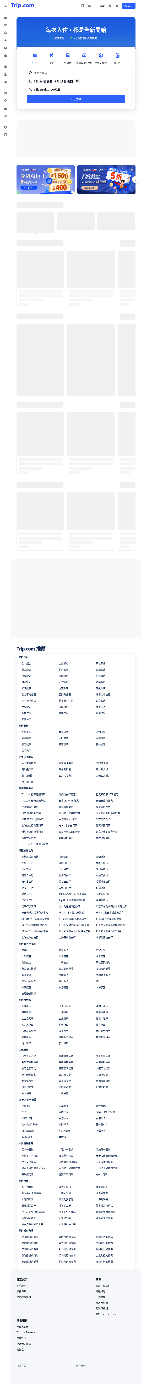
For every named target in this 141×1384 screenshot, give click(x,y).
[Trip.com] (22, 5)
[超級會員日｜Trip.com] (46, 179)
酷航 (98, 981)
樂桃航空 (26, 962)
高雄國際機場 (103, 962)
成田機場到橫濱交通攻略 (34, 912)
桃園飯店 (63, 675)
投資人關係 (23, 1326)
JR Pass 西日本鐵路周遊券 (35, 918)
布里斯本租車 (28, 1031)
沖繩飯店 (63, 707)
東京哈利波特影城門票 (108, 813)
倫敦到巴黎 (102, 1187)
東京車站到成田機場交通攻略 (111, 906)
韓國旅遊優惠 (66, 838)
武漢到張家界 (66, 1199)
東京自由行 (27, 881)
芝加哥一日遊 (103, 1149)
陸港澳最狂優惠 (29, 806)
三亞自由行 (65, 869)
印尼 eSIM (64, 1130)
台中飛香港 (27, 775)
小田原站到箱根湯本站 (33, 1211)
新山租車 (26, 1043)
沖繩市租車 (102, 1006)
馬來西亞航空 (28, 981)
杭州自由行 (65, 875)
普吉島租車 (27, 1024)
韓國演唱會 (27, 1087)
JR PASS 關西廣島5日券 (108, 931)
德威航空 (26, 987)
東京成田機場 (66, 968)
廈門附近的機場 (104, 1243)
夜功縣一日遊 (66, 1155)
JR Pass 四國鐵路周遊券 (34, 925)
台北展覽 (26, 1093)
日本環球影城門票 (31, 813)
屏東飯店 (63, 688)
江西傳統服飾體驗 (68, 1162)
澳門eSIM (64, 1124)
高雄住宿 (26, 713)
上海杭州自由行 (29, 937)
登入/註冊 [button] (128, 5)
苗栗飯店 (101, 675)
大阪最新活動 (103, 1068)
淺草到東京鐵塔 (104, 1218)
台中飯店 (26, 663)
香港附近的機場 (29, 1255)
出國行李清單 (28, 906)
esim (23, 1111)
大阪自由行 (102, 863)
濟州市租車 (65, 1006)
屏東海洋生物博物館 (32, 819)
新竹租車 (63, 1043)
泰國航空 (63, 975)
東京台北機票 (66, 763)
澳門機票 (26, 744)
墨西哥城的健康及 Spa (33, 1168)
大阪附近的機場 (67, 1236)
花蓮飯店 (63, 669)
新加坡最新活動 (29, 1062)
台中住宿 (63, 713)
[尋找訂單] (116, 6)
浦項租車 (26, 1037)
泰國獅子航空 (103, 975)
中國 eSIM (26, 1105)
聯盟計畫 (21, 1338)
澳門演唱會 (65, 1087)
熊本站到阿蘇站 (104, 1205)
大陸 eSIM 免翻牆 (105, 1112)
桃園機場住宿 (28, 700)
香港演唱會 (27, 1080)
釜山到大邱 (27, 1187)
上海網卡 (101, 1130)
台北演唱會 (65, 1074)
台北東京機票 (28, 763)
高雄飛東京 (27, 769)
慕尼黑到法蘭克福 (31, 1193)
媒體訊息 (100, 1291)
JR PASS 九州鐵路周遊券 (34, 931)
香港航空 (63, 987)
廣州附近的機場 (104, 1261)
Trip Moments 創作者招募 (72, 894)
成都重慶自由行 (104, 937)
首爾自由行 (27, 875)
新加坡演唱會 (103, 1080)
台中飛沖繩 (27, 781)
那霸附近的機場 (29, 1243)
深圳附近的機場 (67, 1255)
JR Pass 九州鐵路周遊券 (108, 918)
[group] (57, 38)
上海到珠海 (102, 1199)
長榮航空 (63, 950)
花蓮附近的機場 (67, 1261)
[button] (5, 5)
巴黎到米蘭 (65, 1193)
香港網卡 (101, 1118)
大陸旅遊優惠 (103, 838)
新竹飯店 (63, 682)
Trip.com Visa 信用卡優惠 (34, 844)
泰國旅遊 (101, 856)
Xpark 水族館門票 (68, 825)
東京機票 (26, 738)
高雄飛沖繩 (102, 763)
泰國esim (64, 1112)
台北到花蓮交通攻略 (69, 906)
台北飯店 (26, 669)
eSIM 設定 (26, 1118)
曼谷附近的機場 (67, 1243)
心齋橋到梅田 (66, 1218)
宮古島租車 (27, 1018)
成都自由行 (65, 887)
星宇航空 (101, 950)
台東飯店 (26, 675)
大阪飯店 (26, 707)
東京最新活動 (103, 1056)
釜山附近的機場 (104, 1236)
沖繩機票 (26, 732)
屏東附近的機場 (29, 1261)
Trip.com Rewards (26, 1332)
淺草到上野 (65, 1205)
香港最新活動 (103, 1062)
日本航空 (63, 956)
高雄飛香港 (65, 769)
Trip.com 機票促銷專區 (33, 794)
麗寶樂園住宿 (66, 700)
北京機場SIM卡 (29, 1124)
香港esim (64, 1118)
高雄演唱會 (102, 1074)
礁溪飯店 (26, 682)
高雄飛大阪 (102, 769)
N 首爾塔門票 (103, 819)
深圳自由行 (102, 900)
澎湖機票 (101, 732)
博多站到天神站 (67, 1211)
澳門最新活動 (28, 1068)
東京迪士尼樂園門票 (69, 831)
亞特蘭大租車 (103, 1031)
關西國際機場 (103, 968)
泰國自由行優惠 (104, 800)
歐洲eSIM (26, 1137)
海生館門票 (27, 1174)
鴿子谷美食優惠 (104, 1162)
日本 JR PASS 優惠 (69, 800)
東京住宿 (101, 707)
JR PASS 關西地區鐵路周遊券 (74, 931)
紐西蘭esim (27, 1130)
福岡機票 (26, 750)
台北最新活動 (28, 1056)
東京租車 (26, 1012)
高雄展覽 (63, 1093)
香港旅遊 (26, 869)
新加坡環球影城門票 (32, 831)
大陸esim (101, 1105)
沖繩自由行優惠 (67, 794)
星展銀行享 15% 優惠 (107, 794)
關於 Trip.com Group (106, 1314)
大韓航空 (63, 962)
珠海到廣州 (65, 1187)
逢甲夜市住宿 (103, 694)
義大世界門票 (28, 838)
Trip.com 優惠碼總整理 (33, 800)
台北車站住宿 (28, 694)
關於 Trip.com (103, 1285)
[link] (82, 6)
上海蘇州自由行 (67, 937)
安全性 (20, 1349)
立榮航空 (101, 987)
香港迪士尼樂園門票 (69, 813)
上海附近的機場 (29, 1236)
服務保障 (21, 1291)
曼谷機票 (101, 744)
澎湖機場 (26, 975)
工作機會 (100, 1297)
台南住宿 (101, 713)
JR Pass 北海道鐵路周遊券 (72, 918)
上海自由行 (27, 887)
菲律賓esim (102, 1124)
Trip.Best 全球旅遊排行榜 (72, 900)
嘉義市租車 (102, 1018)
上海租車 (63, 1012)
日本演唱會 (102, 1087)
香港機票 (63, 732)
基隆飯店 (101, 682)
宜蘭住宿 (26, 719)
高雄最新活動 (66, 1056)
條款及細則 (102, 1302)
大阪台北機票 (103, 775)
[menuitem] (5, 17)
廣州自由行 (102, 869)
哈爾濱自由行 (103, 881)
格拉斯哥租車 (66, 1037)
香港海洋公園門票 (68, 819)
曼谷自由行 (65, 881)
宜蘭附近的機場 (29, 1249)
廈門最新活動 (28, 1074)
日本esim (64, 1105)
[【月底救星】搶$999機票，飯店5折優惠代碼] (106, 179)
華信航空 (26, 956)
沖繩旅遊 (63, 856)
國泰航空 (101, 956)
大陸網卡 (63, 1137)
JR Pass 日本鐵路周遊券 (71, 912)
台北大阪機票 (66, 775)
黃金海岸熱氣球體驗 (107, 1155)
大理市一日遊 (66, 1149)
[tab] (35, 58)
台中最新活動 (66, 1062)
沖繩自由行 (27, 863)
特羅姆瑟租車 (103, 1037)
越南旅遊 (101, 887)
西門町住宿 (65, 694)
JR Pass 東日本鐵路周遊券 (110, 912)
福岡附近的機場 (104, 1249)
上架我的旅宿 (24, 1343)
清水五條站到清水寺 (32, 1224)
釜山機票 (101, 738)
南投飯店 (101, 688)
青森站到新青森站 (105, 1211)
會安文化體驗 (28, 1162)
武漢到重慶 (102, 1193)
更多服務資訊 (24, 1297)
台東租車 (63, 1018)
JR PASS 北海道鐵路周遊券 (110, 925)
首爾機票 (63, 744)
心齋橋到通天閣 (67, 1224)
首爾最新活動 (66, 1068)
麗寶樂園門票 (103, 806)
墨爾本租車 (102, 1012)
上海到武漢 (27, 1199)
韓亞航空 (63, 981)
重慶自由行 (102, 875)
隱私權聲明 (102, 1308)
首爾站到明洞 (28, 1218)
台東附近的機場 (104, 1255)
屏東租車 (63, 1031)
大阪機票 (63, 738)
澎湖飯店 (26, 688)
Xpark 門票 (101, 1174)
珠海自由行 (27, 900)
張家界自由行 (103, 894)
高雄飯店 (101, 663)
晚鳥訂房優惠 (66, 806)
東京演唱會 (65, 1080)
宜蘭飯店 (101, 669)
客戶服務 (21, 1285)
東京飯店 (101, 700)
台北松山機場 (28, 968)
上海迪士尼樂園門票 (32, 825)
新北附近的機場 (67, 1249)
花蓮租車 (63, 1024)
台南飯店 (63, 663)
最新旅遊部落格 (29, 856)
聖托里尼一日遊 (29, 1155)
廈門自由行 (65, 863)
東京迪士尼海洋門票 (107, 831)
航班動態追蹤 (28, 993)
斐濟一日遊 (27, 1149)
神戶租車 (101, 1024)
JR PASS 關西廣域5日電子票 (74, 925)
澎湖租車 (26, 1006)
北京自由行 (27, 894)
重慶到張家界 (28, 1205)
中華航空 (26, 950)
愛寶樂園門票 (103, 825)
